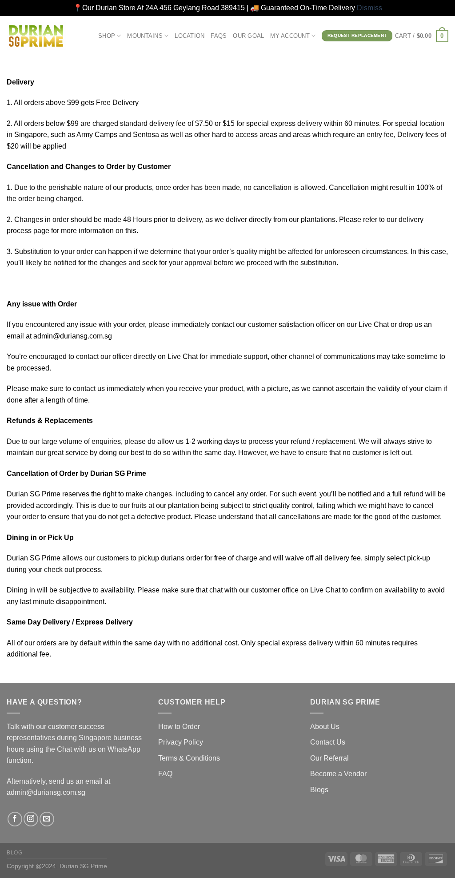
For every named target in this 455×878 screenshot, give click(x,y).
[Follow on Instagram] (31, 819)
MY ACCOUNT (290, 35)
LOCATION (189, 35)
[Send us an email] (47, 819)
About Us (324, 726)
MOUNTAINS (144, 35)
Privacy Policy (180, 742)
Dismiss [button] (369, 8)
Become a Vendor (338, 773)
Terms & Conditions (189, 758)
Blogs (319, 789)
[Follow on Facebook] (15, 819)
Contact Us (327, 742)
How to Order (179, 726)
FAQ (165, 773)
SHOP (106, 35)
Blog (14, 853)
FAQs (219, 35)
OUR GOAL (248, 35)
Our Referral (329, 758)
